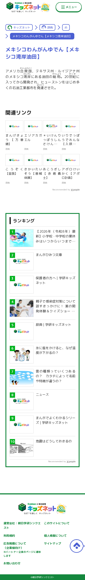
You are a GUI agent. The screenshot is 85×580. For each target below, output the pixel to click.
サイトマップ (52, 543)
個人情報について (55, 536)
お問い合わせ (11, 563)
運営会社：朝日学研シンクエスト (22, 525)
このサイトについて (57, 523)
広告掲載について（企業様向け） (22, 549)
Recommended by (61, 189)
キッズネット (21, 27)
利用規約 (9, 536)
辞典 (50, 27)
